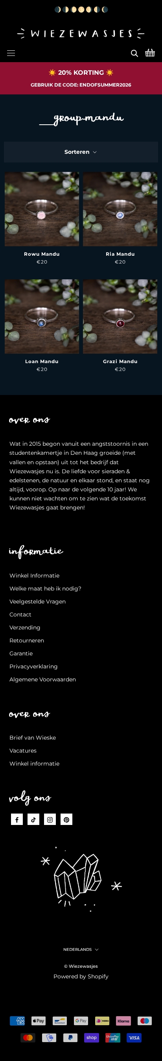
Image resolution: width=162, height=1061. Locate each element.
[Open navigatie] (11, 52)
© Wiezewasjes (81, 966)
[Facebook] (17, 819)
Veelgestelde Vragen (37, 601)
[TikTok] (33, 819)
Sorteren (77, 151)
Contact (20, 614)
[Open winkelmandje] (150, 52)
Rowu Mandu (42, 254)
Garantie (21, 653)
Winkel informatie (34, 763)
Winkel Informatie (34, 575)
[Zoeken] (134, 52)
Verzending (24, 627)
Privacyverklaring (33, 666)
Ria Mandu (120, 254)
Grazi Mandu (120, 361)
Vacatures (23, 750)
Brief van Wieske (32, 737)
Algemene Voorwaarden (42, 679)
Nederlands (77, 949)
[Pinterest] (66, 819)
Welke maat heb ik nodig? (45, 588)
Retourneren (26, 640)
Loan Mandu (42, 361)
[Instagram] (50, 819)
